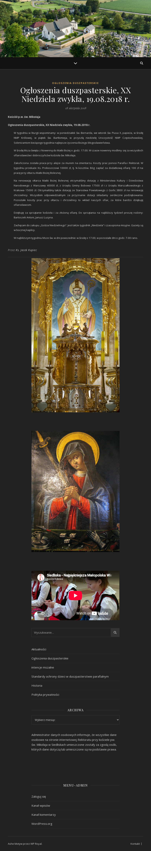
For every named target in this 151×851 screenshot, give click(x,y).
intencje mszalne (42, 667)
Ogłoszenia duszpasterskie (75, 83)
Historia (36, 685)
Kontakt (135, 843)
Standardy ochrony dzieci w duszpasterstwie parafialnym (70, 676)
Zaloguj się (38, 796)
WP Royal (36, 843)
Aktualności (38, 649)
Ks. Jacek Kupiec (26, 250)
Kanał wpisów (40, 805)
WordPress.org (41, 824)
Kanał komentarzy (43, 815)
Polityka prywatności (45, 694)
